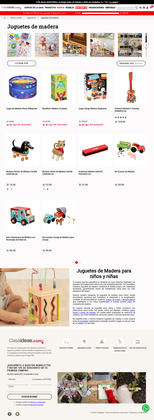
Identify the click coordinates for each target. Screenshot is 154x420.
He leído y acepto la (29, 405)
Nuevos (60, 7)
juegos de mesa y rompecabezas (120, 299)
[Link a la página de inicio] (4, 18)
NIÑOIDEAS (110, 7)
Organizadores (96, 7)
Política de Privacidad (36, 405)
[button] (21, 63)
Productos (50, 7)
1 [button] (76, 262)
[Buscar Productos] (136, 7)
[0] (151, 7)
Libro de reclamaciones (137, 348)
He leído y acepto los (30, 402)
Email (11, 386)
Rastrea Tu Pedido (66, 348)
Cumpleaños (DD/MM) (41, 379)
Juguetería (31, 18)
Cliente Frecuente (102, 348)
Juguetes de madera (50, 18)
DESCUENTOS (81, 7)
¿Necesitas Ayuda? (84, 348)
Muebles (70, 7)
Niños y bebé (16, 18)
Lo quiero (113, 2)
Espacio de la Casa (34, 7)
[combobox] (127, 7)
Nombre (12, 379)
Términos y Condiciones (37, 402)
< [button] (73, 262)
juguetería (84, 321)
